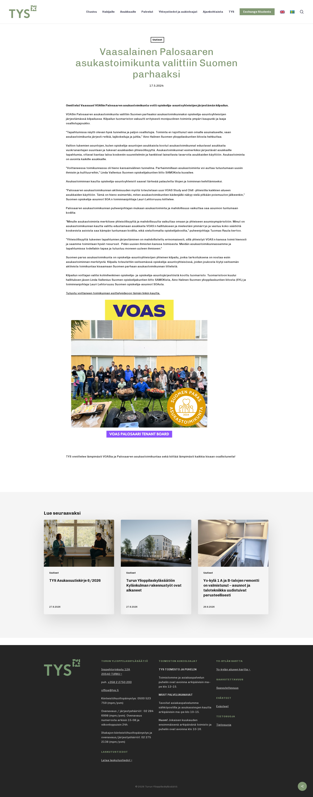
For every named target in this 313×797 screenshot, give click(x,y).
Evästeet (222, 706)
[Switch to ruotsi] (292, 12)
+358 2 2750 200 (120, 682)
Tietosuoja (223, 724)
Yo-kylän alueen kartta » (233, 669)
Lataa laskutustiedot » (116, 760)
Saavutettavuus (227, 688)
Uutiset (157, 39)
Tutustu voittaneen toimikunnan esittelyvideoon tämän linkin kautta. (113, 293)
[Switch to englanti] (282, 12)
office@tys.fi (110, 690)
